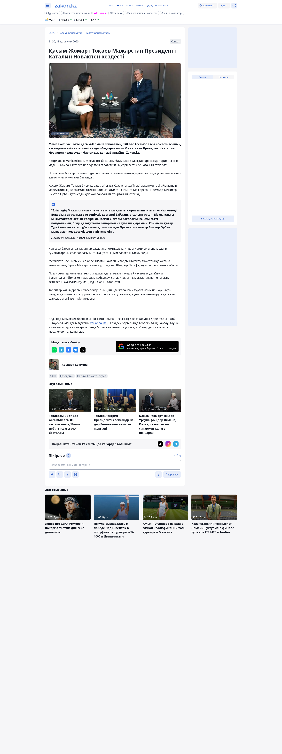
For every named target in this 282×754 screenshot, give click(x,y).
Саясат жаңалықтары (98, 32)
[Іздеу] (234, 5)
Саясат (111, 5)
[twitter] (83, 350)
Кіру (178, 455)
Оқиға (139, 5)
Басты (52, 32)
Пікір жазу (172, 474)
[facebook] (68, 350)
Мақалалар (161, 5)
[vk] (76, 350)
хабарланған (99, 323)
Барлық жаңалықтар (70, 32)
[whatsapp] (54, 350)
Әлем (120, 5)
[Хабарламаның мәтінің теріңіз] (115, 465)
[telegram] (61, 350)
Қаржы (129, 5)
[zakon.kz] (66, 6)
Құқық (149, 5)
